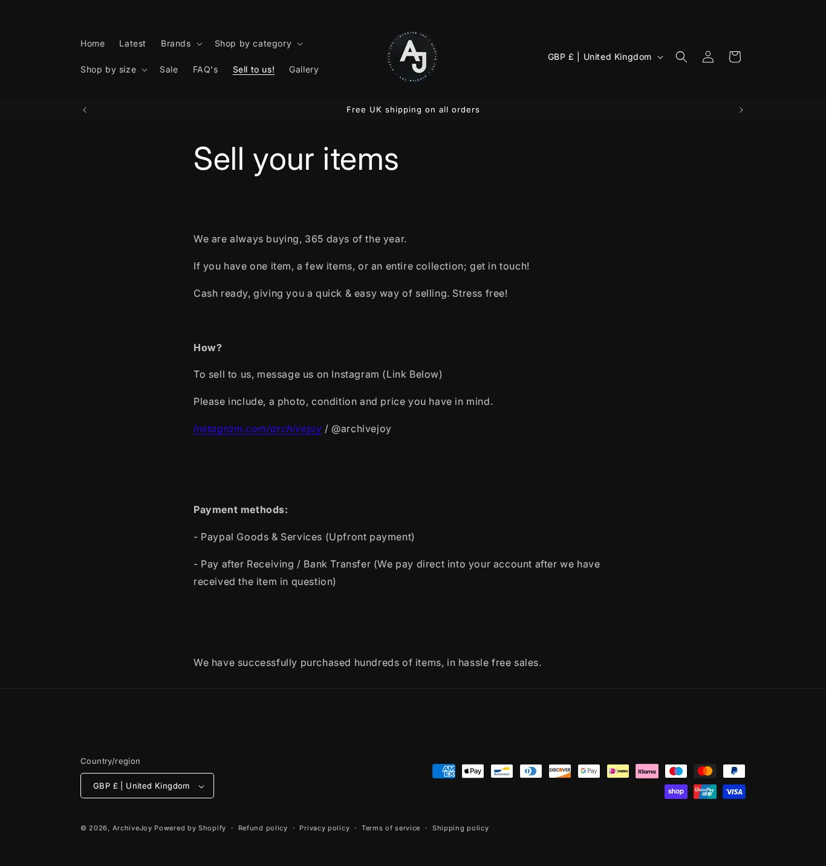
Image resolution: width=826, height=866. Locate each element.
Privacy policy (324, 828)
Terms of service (391, 828)
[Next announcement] (741, 110)
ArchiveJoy (133, 828)
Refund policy (263, 828)
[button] (180, 43)
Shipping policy (460, 828)
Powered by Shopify (190, 828)
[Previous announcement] (84, 110)
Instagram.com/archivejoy (257, 428)
